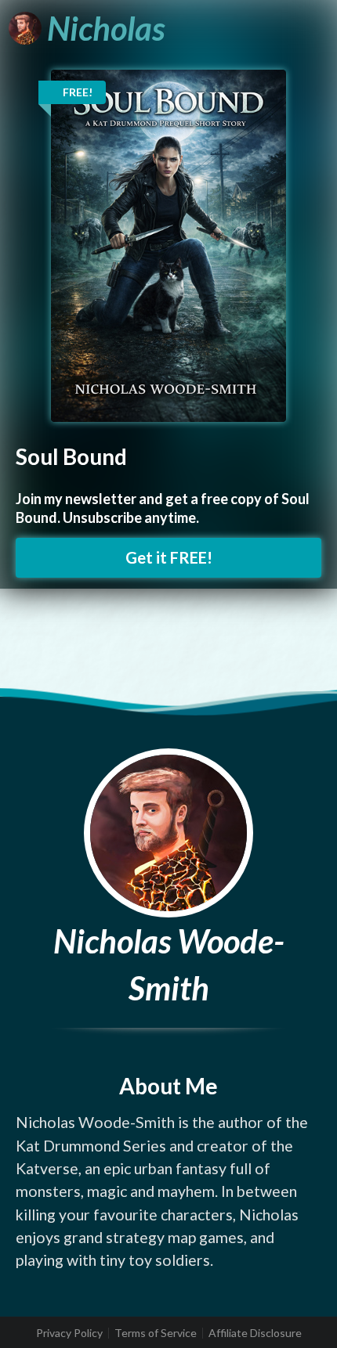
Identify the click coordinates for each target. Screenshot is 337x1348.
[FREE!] (168, 244)
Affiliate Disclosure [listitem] (255, 1333)
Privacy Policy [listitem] (69, 1333)
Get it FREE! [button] (168, 557)
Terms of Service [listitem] (155, 1333)
